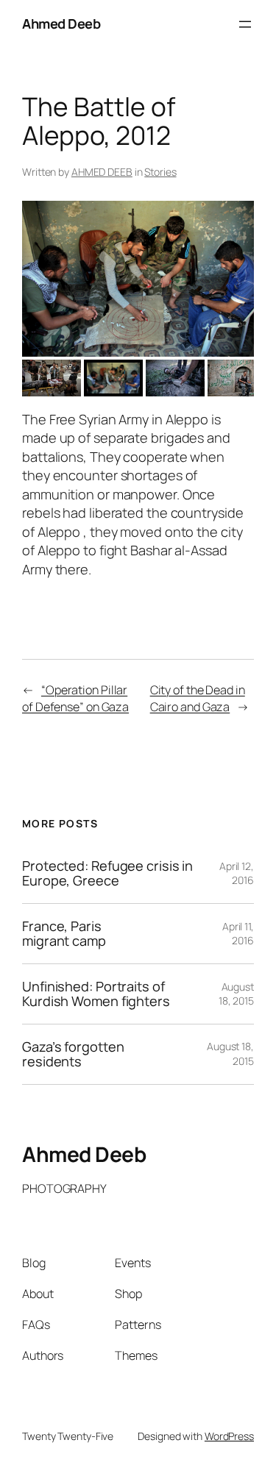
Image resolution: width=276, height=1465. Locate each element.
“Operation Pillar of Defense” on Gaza (75, 698)
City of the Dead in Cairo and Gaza (197, 698)
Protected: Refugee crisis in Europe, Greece (107, 873)
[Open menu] (245, 24)
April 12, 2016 (236, 873)
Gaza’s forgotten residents (73, 1054)
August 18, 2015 (236, 994)
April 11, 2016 (238, 933)
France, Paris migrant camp (64, 934)
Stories (160, 172)
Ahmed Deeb (61, 23)
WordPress (229, 1436)
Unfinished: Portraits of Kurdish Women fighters (96, 994)
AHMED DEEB (101, 172)
